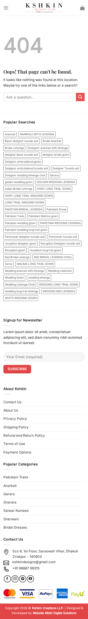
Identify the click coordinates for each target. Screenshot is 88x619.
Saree (8, 264)
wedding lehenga (39, 277)
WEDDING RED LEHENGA (58, 291)
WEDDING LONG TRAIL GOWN (58, 284)
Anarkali (10, 134)
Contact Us (12, 402)
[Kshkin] (44, 8)
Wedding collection (60, 270)
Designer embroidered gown (23, 161)
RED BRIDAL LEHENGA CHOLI (53, 257)
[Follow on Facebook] (7, 578)
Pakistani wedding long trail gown (26, 229)
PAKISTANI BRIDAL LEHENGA (23, 209)
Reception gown (15, 250)
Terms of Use (14, 444)
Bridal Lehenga (14, 148)
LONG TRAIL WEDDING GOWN (24, 202)
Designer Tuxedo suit (65, 168)
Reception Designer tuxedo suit (60, 243)
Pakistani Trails (14, 216)
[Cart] (82, 8)
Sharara (9, 502)
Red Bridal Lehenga (17, 257)
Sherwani (11, 519)
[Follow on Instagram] (15, 578)
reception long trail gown (45, 250)
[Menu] (6, 7)
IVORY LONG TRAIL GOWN (54, 188)
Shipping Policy (16, 427)
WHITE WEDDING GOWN (21, 298)
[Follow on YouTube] (30, 578)
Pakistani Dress (56, 209)
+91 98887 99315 (25, 568)
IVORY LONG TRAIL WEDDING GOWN (29, 195)
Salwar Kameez (16, 510)
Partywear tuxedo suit (63, 236)
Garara (54, 175)
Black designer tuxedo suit (21, 141)
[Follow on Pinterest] (22, 578)
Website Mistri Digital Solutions (54, 613)
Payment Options (17, 452)
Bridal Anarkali (52, 141)
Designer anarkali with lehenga (48, 148)
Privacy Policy (15, 418)
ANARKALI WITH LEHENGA (37, 134)
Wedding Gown (14, 277)
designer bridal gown (55, 154)
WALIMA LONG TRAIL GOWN (35, 264)
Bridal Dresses (15, 527)
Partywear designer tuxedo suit (25, 236)
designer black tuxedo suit (21, 154)
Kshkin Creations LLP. (48, 608)
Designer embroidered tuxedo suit (26, 168)
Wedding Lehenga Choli (20, 284)
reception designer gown (20, 243)
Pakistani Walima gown (43, 216)
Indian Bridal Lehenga (18, 188)
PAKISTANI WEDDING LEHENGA (60, 223)
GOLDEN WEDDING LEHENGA (56, 182)
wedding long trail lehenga (21, 291)
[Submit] (80, 97)
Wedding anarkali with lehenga (24, 270)
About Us (10, 410)
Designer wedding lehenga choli (25, 175)
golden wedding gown (18, 182)
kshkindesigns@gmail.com (34, 562)
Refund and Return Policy (24, 435)
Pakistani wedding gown (20, 223)
